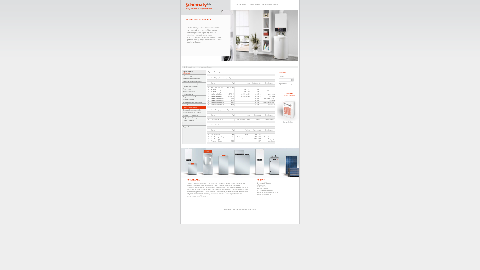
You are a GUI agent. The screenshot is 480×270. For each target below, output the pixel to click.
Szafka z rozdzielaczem (217, 98)
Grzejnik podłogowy (217, 119)
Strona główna (241, 4)
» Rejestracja (282, 83)
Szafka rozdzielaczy (216, 94)
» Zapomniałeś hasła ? (285, 85)
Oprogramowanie (254, 4)
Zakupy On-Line (288, 122)
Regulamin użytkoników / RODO (235, 209)
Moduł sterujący (215, 139)
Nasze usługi (266, 4)
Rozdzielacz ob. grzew (217, 89)
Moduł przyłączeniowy (217, 137)
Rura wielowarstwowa (217, 87)
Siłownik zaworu (215, 134)
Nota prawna (252, 209)
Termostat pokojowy (217, 141)
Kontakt (275, 4)
